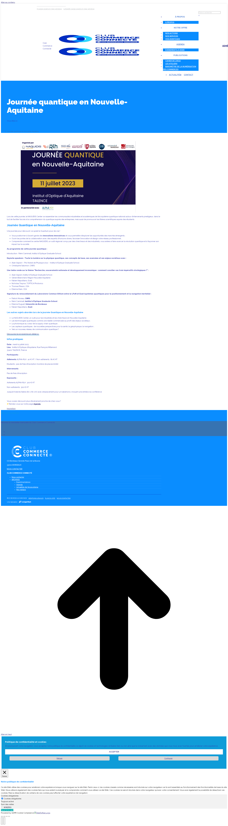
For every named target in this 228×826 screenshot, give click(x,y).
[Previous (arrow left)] (2, 821)
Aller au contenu (8, 2)
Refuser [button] (59, 758)
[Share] (4, 816)
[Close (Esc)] (2, 816)
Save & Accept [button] (7, 810)
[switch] (2, 807)
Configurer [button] (168, 758)
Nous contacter (18, 477)
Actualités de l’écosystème (27, 487)
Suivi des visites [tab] (7, 804)
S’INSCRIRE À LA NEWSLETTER (14, 427)
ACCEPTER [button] (114, 752)
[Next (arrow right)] (4, 821)
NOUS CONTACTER (14, 469)
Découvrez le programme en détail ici (23, 334)
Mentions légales (35, 498)
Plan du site (50, 498)
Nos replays (21, 490)
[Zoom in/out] (9, 816)
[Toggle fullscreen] (7, 816)
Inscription (11, 409)
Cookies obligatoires (12, 799)
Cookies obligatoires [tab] (9, 796)
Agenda (37, 404)
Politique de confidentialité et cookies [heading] (25, 742)
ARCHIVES (16, 480)
